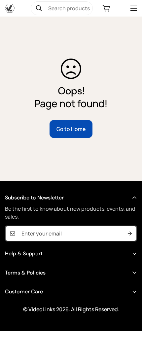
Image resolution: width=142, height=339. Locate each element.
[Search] (39, 8)
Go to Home (71, 129)
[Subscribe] (130, 233)
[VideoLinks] (10, 8)
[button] (106, 8)
